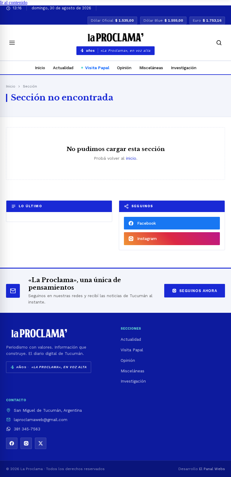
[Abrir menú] (12, 43)
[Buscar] (219, 43)
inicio (131, 158)
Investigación (183, 67)
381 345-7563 (27, 428)
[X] (40, 443)
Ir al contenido (13, 2)
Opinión (124, 67)
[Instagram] (26, 443)
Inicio (40, 67)
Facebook (146, 223)
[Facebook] (11, 443)
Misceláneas (151, 67)
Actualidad (63, 67)
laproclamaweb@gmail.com (40, 419)
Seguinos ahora (198, 290)
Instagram (147, 238)
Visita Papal (97, 67)
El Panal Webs (212, 469)
